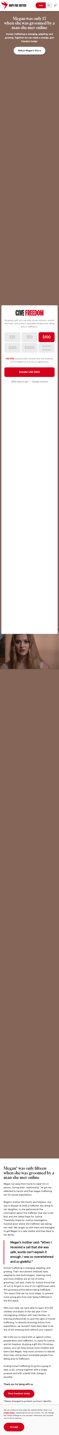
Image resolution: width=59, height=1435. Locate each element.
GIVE (41, 6)
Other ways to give (19, 381)
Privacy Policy (9, 1413)
